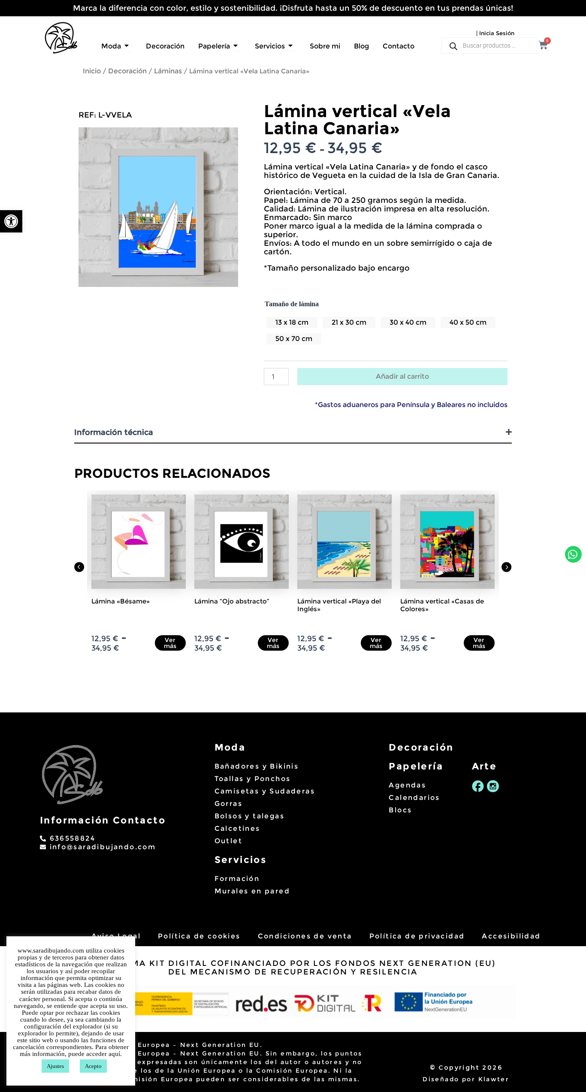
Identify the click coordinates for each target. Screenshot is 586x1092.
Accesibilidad (511, 936)
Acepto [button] (93, 1066)
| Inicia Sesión (495, 33)
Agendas (407, 785)
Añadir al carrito (402, 376)
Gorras (228, 803)
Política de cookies (199, 936)
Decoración (127, 71)
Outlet (228, 841)
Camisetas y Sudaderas (264, 791)
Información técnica (113, 432)
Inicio (92, 71)
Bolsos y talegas (249, 816)
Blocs (400, 810)
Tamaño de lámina (292, 304)
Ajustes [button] (55, 1066)
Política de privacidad (417, 936)
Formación (237, 879)
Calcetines (237, 828)
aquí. (115, 1053)
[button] (11, 221)
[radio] (292, 322)
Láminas (168, 71)
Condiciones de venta (305, 936)
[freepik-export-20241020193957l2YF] (158, 207)
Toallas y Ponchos (252, 779)
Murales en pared (252, 891)
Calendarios (414, 797)
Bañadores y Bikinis (256, 766)
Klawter (494, 1079)
